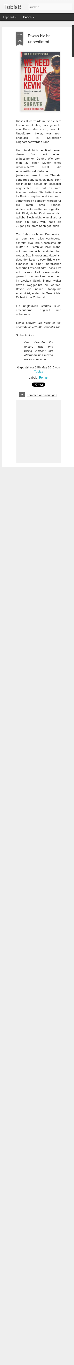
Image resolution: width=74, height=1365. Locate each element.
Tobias (38, 371)
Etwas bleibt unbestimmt (39, 39)
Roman (44, 377)
